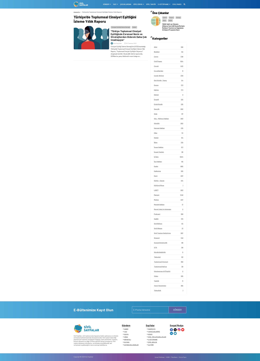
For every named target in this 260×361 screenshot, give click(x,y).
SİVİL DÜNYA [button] (138, 4)
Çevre (165, 17)
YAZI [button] (115, 4)
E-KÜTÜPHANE (152, 339)
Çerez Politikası (160, 357)
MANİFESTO (151, 329)
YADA (170, 20)
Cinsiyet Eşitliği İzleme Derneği (121, 27)
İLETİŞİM (151, 345)
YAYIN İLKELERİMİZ (154, 331)
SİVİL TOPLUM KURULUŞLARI (157, 337)
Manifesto (174, 357)
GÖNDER (177, 309)
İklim (164, 20)
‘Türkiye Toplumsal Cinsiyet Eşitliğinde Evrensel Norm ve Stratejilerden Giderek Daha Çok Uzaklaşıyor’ (129, 35)
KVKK (168, 357)
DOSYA (126, 334)
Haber (134, 27)
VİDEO (126, 337)
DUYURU (126, 342)
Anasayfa (77, 12)
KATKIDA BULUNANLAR (131, 345)
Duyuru (171, 17)
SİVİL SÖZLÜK (152, 342)
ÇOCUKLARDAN (125, 4)
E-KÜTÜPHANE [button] (163, 4)
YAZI (125, 331)
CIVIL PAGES (176, 4)
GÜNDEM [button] (106, 4)
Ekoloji (178, 17)
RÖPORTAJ (127, 339)
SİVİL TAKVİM (151, 4)
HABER (126, 329)
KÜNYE (150, 334)
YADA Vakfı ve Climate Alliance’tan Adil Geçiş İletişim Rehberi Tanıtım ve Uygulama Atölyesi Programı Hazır (173, 27)
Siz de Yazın (182, 357)
